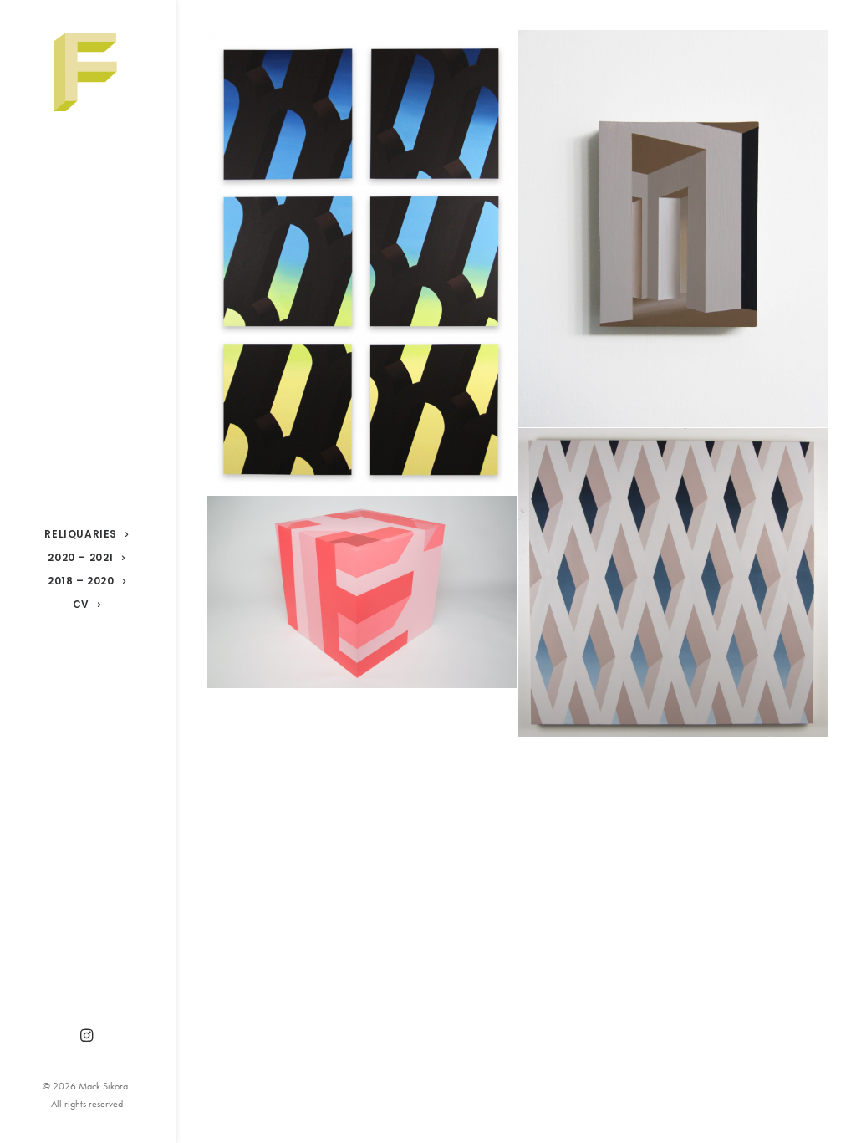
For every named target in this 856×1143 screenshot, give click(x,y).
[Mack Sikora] (86, 72)
